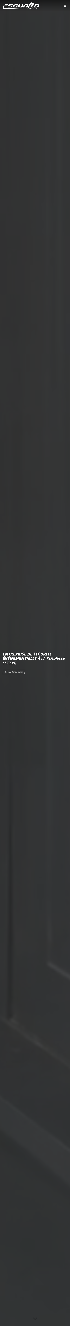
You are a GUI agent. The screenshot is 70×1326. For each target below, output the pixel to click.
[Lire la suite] (35, 1318)
